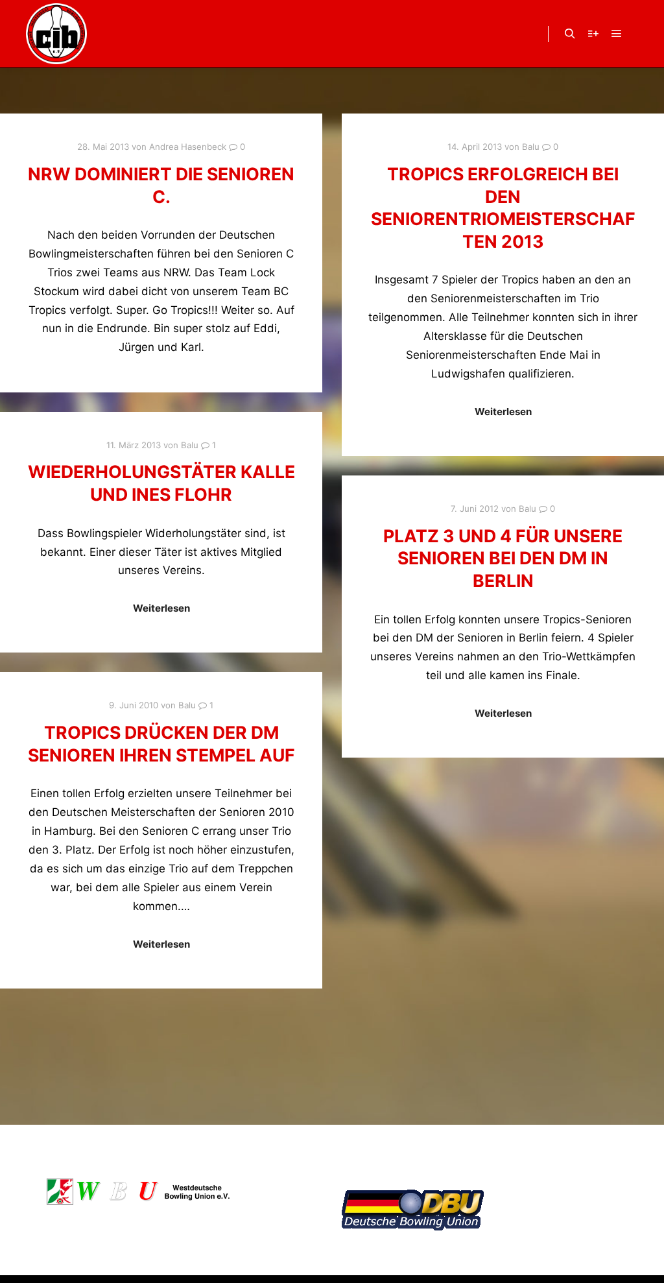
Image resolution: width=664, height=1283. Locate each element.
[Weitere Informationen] (593, 33)
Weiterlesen (503, 411)
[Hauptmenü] (616, 33)
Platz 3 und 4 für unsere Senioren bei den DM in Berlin (502, 558)
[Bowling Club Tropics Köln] (56, 33)
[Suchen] (570, 33)
